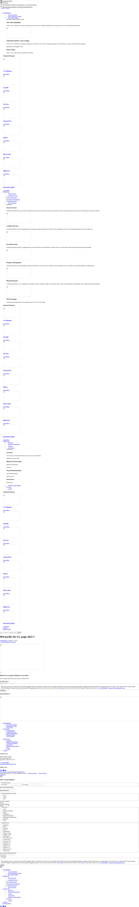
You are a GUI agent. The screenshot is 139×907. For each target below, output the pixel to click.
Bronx (4, 826)
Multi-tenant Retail (8, 811)
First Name (4, 784)
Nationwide (6, 850)
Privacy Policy (42, 773)
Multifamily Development (9, 817)
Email (4, 681)
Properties (5, 2)
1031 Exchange (12, 203)
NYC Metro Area (7, 838)
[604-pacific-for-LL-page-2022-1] (22, 669)
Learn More (6, 74)
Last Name (25, 784)
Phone (4, 790)
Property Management (14, 199)
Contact (5, 628)
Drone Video (9, 727)
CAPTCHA (3, 856)
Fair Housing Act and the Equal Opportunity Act (12, 772)
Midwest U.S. (6, 844)
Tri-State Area (6, 839)
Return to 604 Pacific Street (8, 642)
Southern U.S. (6, 846)
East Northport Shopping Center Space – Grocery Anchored (19, 5)
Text (4, 799)
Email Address (6, 787)
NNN (4, 809)
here (62, 688)
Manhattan (6, 825)
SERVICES (6, 192)
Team (9, 487)
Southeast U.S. (7, 842)
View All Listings (12, 15)
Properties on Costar (11, 726)
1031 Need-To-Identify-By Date (8, 853)
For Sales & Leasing (11, 724)
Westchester (6, 836)
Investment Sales (12, 197)
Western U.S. (6, 847)
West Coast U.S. (7, 849)
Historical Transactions (14, 444)
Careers (10, 489)
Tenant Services (12, 194)
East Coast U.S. (7, 841)
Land (4, 820)
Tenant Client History (11, 743)
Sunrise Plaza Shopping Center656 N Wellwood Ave (17, 7)
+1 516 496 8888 (102, 688)
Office (4, 812)
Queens (5, 829)
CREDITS (2, 774)
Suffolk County (7, 834)
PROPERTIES (7, 13)
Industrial (5, 819)
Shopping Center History (14, 485)
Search (19, 632)
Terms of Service (32, 773)
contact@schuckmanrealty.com (117, 688)
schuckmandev (4, 640)
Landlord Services (13, 195)
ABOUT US (6, 441)
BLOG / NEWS (5, 8)
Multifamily (6, 814)
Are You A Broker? (5, 801)
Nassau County (7, 833)
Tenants (10, 446)
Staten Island (6, 831)
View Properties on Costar (15, 16)
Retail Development (8, 815)
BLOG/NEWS (7, 629)
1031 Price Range (4, 804)
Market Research (12, 201)
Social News (11, 448)
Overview (10, 442)
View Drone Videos (13, 18)
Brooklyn (5, 828)
